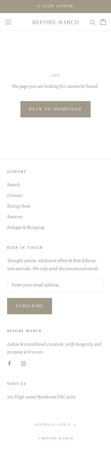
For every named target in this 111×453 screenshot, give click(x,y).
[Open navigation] (8, 21)
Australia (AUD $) (53, 424)
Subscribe (30, 306)
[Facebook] (9, 363)
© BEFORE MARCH (56, 438)
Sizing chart (18, 206)
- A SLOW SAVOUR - (56, 6)
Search (13, 184)
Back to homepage (55, 109)
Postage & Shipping (25, 227)
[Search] (92, 22)
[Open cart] (103, 22)
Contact (14, 195)
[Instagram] (23, 363)
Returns (14, 216)
